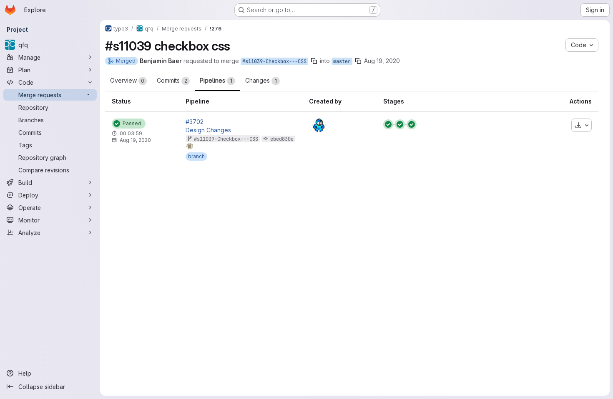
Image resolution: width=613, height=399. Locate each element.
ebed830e (282, 139)
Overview (127, 80)
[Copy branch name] (314, 61)
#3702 (194, 122)
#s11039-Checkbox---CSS (274, 61)
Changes (261, 80)
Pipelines (216, 80)
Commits (172, 80)
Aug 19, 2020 (382, 60)
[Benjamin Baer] (319, 125)
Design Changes (208, 130)
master (342, 61)
